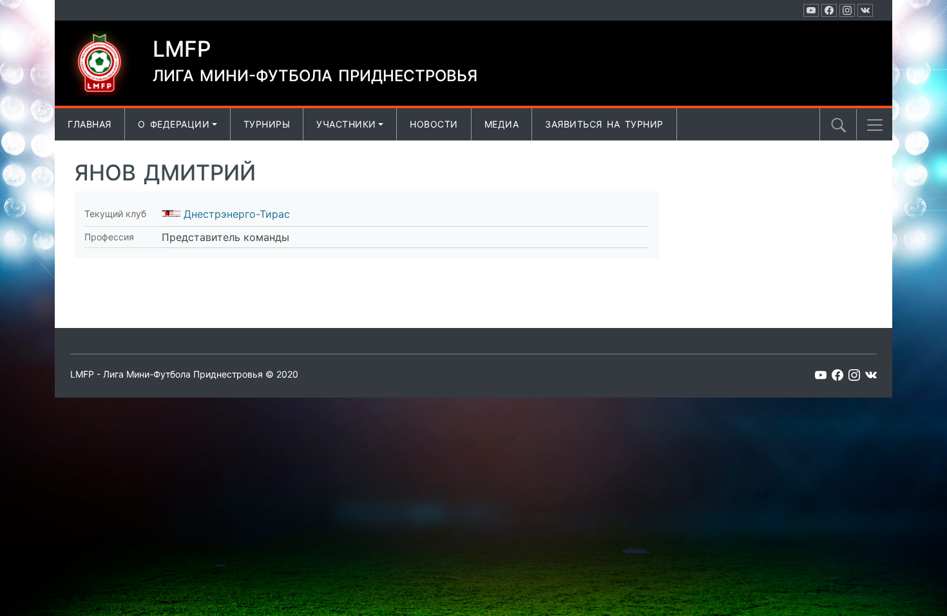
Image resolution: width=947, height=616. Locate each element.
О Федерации (174, 124)
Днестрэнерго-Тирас (237, 213)
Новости (434, 124)
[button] (875, 125)
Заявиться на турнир (604, 124)
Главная (89, 124)
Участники (346, 124)
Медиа (501, 124)
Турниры (267, 124)
